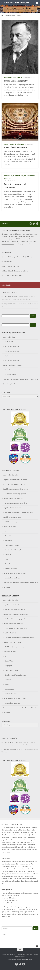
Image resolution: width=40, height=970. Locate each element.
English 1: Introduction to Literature (15, 480)
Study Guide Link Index (10, 475)
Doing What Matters (10, 297)
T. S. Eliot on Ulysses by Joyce (12, 276)
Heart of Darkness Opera (15, 147)
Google (4, 935)
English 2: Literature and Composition (15, 489)
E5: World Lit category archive (15, 522)
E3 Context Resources (12, 351)
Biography (8, 77)
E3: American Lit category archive (16, 503)
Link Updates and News (12, 578)
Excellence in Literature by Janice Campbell (15, 2)
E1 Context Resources (12, 342)
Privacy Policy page (20, 912)
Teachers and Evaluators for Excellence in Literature (20, 379)
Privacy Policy (11, 375)
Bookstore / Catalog (9, 384)
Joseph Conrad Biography (15, 80)
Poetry (7, 559)
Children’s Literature (12, 545)
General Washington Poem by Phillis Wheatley (18, 257)
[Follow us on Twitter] (34, 223)
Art (6, 531)
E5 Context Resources (12, 360)
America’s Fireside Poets (11, 266)
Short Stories (9, 564)
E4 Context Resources (12, 356)
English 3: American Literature (13, 498)
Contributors (9, 370)
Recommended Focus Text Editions (14, 573)
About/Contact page (30, 914)
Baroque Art (7, 262)
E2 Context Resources (12, 346)
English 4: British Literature (12, 508)
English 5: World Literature (12, 517)
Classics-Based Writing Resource (15, 550)
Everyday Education (9, 304)
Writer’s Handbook (11, 569)
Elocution (8, 555)
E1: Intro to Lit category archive (15, 484)
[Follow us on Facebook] (37, 223)
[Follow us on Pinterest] (30, 223)
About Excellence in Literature (13, 365)
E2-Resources (17, 77)
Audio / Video (9, 144)
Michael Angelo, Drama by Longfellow (15, 271)
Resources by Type (9, 526)
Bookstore (8, 176)
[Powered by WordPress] (15, 959)
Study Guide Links (9, 337)
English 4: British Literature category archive (19, 512)
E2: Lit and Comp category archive (16, 494)
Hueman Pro (28, 960)
